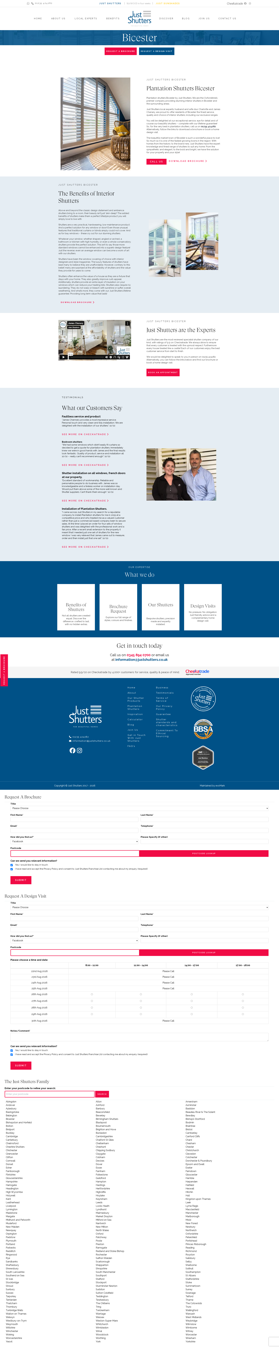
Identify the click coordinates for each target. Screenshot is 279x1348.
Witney (189, 1331)
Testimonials (165, 693)
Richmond (191, 1251)
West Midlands (194, 1317)
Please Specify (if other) (154, 837)
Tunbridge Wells (14, 1310)
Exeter (189, 1167)
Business (162, 687)
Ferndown (191, 1171)
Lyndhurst (101, 1209)
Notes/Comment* (20, 1031)
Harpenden (191, 1181)
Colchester (191, 1157)
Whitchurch (102, 1324)
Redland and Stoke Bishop (110, 1251)
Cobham (100, 1157)
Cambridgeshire (104, 1136)
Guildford (101, 1178)
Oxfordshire (192, 1233)
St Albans (191, 1275)
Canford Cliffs (193, 1136)
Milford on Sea (103, 1219)
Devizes (100, 1160)
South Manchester (105, 1272)
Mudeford (11, 1223)
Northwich (191, 1230)
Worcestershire (14, 1338)
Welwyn (10, 1317)
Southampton (193, 1272)
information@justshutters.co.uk (141, 659)
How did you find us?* (22, 837)
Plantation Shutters (135, 707)
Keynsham (101, 1199)
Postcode (15, 848)
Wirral (99, 1331)
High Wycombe (14, 1192)
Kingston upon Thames (198, 1199)
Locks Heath (102, 1206)
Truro (188, 1306)
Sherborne (191, 1265)
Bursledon (101, 1133)
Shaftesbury (12, 1265)
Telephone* (147, 826)
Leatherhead (12, 1202)
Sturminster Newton (106, 1286)
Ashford (100, 1105)
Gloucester (191, 1174)
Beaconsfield (103, 1112)
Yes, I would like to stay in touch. (31, 865)
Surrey (189, 1289)
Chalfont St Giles (105, 1139)
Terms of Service (162, 699)
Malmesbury (102, 1213)
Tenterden (11, 1299)
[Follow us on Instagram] (250, 3)
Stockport (101, 1282)
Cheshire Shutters (15, 1146)
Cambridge (12, 1136)
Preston (100, 1244)
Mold (188, 1219)
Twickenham (102, 1310)
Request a (4, 670)
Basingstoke (12, 1112)
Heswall (190, 1188)
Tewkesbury (102, 1299)
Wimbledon (102, 1327)
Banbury (100, 1108)
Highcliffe (101, 1192)
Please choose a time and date (29, 960)
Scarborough (103, 1261)
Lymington (11, 1209)
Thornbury (11, 1306)
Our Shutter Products (136, 699)
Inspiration (135, 714)
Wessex (100, 1317)
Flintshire (10, 1174)
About (132, 693)
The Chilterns (103, 1303)
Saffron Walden (104, 1258)
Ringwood (11, 1254)
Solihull (189, 1268)
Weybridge (191, 1320)
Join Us (133, 730)
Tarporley (11, 1296)
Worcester (191, 1334)
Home (131, 687)
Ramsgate (101, 1247)
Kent (8, 1199)
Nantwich (101, 1223)
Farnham (100, 1171)
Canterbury (12, 1139)
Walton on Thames (16, 1313)
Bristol (189, 1129)
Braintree (190, 1126)
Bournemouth (103, 1126)
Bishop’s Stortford (195, 1119)
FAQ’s (131, 746)
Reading (190, 1247)
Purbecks (11, 1247)
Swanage (191, 1292)
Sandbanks (12, 1261)
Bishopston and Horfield (19, 1122)
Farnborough (13, 1171)
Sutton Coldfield (104, 1292)
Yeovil (9, 1341)
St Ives (9, 1279)
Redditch (11, 1251)
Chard (189, 1139)
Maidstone (11, 1213)
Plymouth (11, 1240)
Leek (188, 1202)
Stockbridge (12, 1282)
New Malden (12, 1226)
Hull (188, 1195)
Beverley (100, 1115)
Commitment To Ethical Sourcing (167, 733)
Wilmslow (191, 1324)
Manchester (192, 1213)
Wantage (101, 1313)
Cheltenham (102, 1143)
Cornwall (10, 1160)
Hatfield (190, 1185)
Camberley (191, 1133)
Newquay (11, 1230)
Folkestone (102, 1174)
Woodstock (102, 1334)
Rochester (101, 1254)
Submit (21, 880)
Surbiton (100, 1289)
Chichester (11, 1150)
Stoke (189, 1282)
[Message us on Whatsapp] (28, 3)
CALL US (156, 161)
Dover (99, 1164)
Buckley (10, 1133)
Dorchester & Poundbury (199, 1160)
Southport (101, 1275)
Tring (98, 1306)
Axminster (191, 1105)
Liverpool (11, 1206)
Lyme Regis (192, 1206)
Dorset (9, 1164)
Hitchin (189, 1192)
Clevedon (191, 1153)
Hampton (101, 1181)
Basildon (190, 1108)
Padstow (10, 1237)
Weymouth (12, 1324)
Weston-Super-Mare (107, 1320)
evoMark (220, 785)
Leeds (99, 1202)
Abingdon (11, 1101)
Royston (190, 1254)
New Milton (102, 1226)
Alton (99, 1101)
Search (102, 1094)
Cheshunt (101, 1146)
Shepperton (102, 1265)
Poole (99, 1240)
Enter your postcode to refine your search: (30, 1088)
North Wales (102, 1230)
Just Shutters (110, 3)
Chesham (191, 1143)
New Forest (192, 1223)
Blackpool (101, 1122)
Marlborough (192, 1216)
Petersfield (191, 1237)
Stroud (9, 1286)
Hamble (190, 1178)
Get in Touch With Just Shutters (137, 738)
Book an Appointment (163, 372)
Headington (12, 1188)
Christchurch (192, 1150)
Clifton (9, 1157)
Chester (190, 1146)
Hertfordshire (103, 1188)
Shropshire (101, 1268)
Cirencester (12, 1153)
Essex (99, 1167)
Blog (131, 724)
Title (13, 804)
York (98, 1341)
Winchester (12, 1331)
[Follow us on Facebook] (245, 3)
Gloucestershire (14, 1178)
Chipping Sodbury (105, 1150)
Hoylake (100, 1195)
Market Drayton (104, 1216)
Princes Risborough (196, 1244)
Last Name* (147, 815)
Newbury (190, 1226)
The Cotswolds (194, 1303)
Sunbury (10, 1289)
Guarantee (163, 714)
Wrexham (191, 1338)
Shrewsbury (12, 1268)
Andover (10, 1105)
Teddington (102, 1296)
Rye (8, 1258)
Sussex (9, 1292)
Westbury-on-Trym (16, 1320)
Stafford (100, 1279)
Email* (13, 826)
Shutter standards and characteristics (167, 722)
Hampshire (11, 1181)
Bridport (10, 1129)
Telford (189, 1296)
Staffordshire (192, 1279)
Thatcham (11, 1303)
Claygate (100, 1153)
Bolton (9, 1126)
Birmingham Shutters (107, 1119)
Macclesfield (192, 1209)
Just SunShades (168, 3)
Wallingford (192, 1310)
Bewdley (190, 1115)
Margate (10, 1216)
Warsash (190, 1313)
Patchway (101, 1237)
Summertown (193, 1286)
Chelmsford (12, 1143)
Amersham (191, 1101)
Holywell (10, 1195)
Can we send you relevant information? (33, 860)
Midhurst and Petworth (18, 1219)
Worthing (101, 1338)
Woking (10, 1334)
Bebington (11, 1115)
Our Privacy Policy (164, 707)
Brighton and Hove (106, 1129)
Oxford (99, 1233)
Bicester (10, 1119)
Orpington (11, 1233)
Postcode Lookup (204, 853)
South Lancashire (15, 1272)
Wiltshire (10, 1327)
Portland (10, 1244)
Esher (9, 1167)
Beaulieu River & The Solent (200, 1112)
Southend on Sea (15, 1275)
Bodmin (190, 1122)
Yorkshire (190, 1341)
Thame (189, 1299)
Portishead (191, 1240)
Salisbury (190, 1258)
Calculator (135, 719)
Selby (189, 1261)
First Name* (16, 815)
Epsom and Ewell (195, 1164)
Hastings (100, 1185)
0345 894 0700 (139, 655)
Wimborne (191, 1327)
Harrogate (11, 1185)
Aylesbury (11, 1108)
